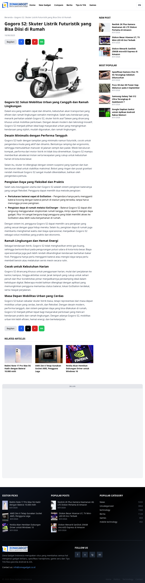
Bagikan (10, 41)
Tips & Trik (81, 5)
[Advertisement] (26, 433)
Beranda (9, 17)
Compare (58, 5)
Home (32, 5)
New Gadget (45, 5)
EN (139, 5)
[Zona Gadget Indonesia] (15, 5)
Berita (69, 5)
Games (92, 5)
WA (41, 42)
